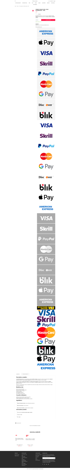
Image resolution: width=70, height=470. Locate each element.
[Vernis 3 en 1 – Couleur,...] (29, 444)
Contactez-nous (23, 465)
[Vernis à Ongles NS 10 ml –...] (19, 444)
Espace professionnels (24, 464)
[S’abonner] (54, 458)
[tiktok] (48, 464)
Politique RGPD (23, 456)
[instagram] (44, 464)
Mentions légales (23, 463)
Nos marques (35, 4)
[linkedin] (46, 464)
